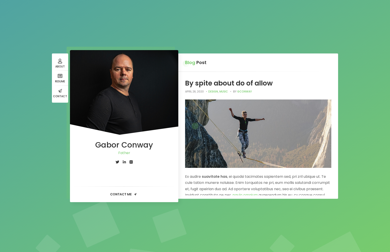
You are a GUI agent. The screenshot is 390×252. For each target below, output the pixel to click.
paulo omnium (245, 195)
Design (213, 91)
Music (223, 91)
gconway (244, 91)
